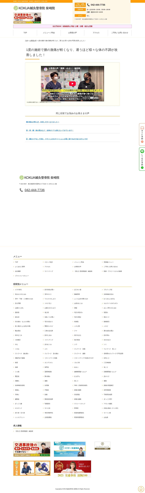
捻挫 (16, 367)
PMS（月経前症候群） (81, 385)
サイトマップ (49, 271)
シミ (105, 344)
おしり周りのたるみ (110, 308)
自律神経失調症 (20, 385)
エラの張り (18, 289)
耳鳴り (17, 394)
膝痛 (105, 381)
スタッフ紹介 (49, 262)
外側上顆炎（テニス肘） (111, 408)
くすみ (17, 349)
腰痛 (46, 381)
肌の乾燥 (77, 340)
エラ (46, 349)
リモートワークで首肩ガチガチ (84, 358)
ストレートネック (79, 403)
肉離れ (17, 381)
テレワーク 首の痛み (51, 353)
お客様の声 (72, 33)
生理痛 (47, 385)
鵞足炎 (17, 376)
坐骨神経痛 (107, 390)
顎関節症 (47, 403)
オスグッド (18, 408)
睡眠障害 (77, 294)
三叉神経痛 (107, 362)
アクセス (96, 33)
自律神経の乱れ (109, 294)
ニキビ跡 (77, 326)
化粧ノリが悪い (49, 317)
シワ (75, 344)
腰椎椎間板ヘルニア (80, 371)
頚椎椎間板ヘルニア (110, 371)
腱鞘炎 (17, 399)
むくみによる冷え (109, 299)
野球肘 (76, 408)
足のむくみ (48, 344)
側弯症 (47, 367)
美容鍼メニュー (109, 262)
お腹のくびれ (19, 308)
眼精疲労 (106, 321)
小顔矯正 (18, 340)
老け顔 (47, 312)
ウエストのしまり (50, 299)
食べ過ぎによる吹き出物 (22, 326)
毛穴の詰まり (49, 321)
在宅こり (106, 358)
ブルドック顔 (108, 289)
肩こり (76, 381)
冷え (16, 344)
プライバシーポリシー (22, 276)
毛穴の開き (77, 317)
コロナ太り (48, 303)
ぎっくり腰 (18, 403)
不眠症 (47, 390)
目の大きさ (107, 340)
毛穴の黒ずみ (78, 312)
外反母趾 (77, 394)
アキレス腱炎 (108, 403)
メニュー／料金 (49, 33)
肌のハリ (106, 317)
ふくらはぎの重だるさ (81, 299)
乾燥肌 (76, 321)
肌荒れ (106, 312)
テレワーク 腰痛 (79, 353)
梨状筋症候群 (49, 399)
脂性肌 (17, 312)
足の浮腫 (18, 303)
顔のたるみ (48, 335)
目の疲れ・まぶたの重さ (22, 321)
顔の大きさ (77, 335)
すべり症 (47, 408)
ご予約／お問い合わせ (119, 33)
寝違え (17, 390)
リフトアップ (49, 340)
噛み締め (18, 330)
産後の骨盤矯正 (109, 385)
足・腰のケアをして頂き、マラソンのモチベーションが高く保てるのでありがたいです (57, 139)
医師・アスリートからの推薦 (113, 271)
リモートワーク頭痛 (51, 358)
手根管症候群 (108, 394)
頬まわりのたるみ (20, 294)
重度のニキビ (49, 326)
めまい (76, 367)
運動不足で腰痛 (20, 358)
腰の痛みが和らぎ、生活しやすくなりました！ (42, 122)
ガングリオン (49, 362)
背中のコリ (48, 294)
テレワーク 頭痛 (79, 349)
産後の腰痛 (77, 399)
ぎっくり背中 (108, 399)
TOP (25, 33)
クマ (75, 330)
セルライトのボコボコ (111, 303)
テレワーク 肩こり (110, 349)
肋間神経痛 (48, 371)
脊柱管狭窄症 (49, 413)
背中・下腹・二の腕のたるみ (24, 299)
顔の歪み (106, 335)
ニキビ (106, 326)
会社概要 (18, 271)
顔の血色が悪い (49, 289)
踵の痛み (47, 376)
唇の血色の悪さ (109, 330)
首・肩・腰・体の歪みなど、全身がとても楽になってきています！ (49, 130)
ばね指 (106, 417)
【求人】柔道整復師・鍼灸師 (83, 271)
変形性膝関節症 (79, 413)
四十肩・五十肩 (20, 413)
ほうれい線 (77, 289)
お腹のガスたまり (50, 308)
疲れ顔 (17, 317)
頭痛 (46, 394)
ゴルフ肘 (77, 362)
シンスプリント (20, 417)
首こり (106, 367)
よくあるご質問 (20, 266)
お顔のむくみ (78, 303)
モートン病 (107, 413)
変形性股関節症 (79, 417)
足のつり (106, 376)
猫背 (16, 362)
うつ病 (17, 371)
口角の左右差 (49, 330)
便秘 (75, 308)
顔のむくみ (18, 335)
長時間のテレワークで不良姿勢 (113, 353)
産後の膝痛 (77, 390)
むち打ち (77, 376)
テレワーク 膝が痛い (22, 353)
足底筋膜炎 (48, 417)
